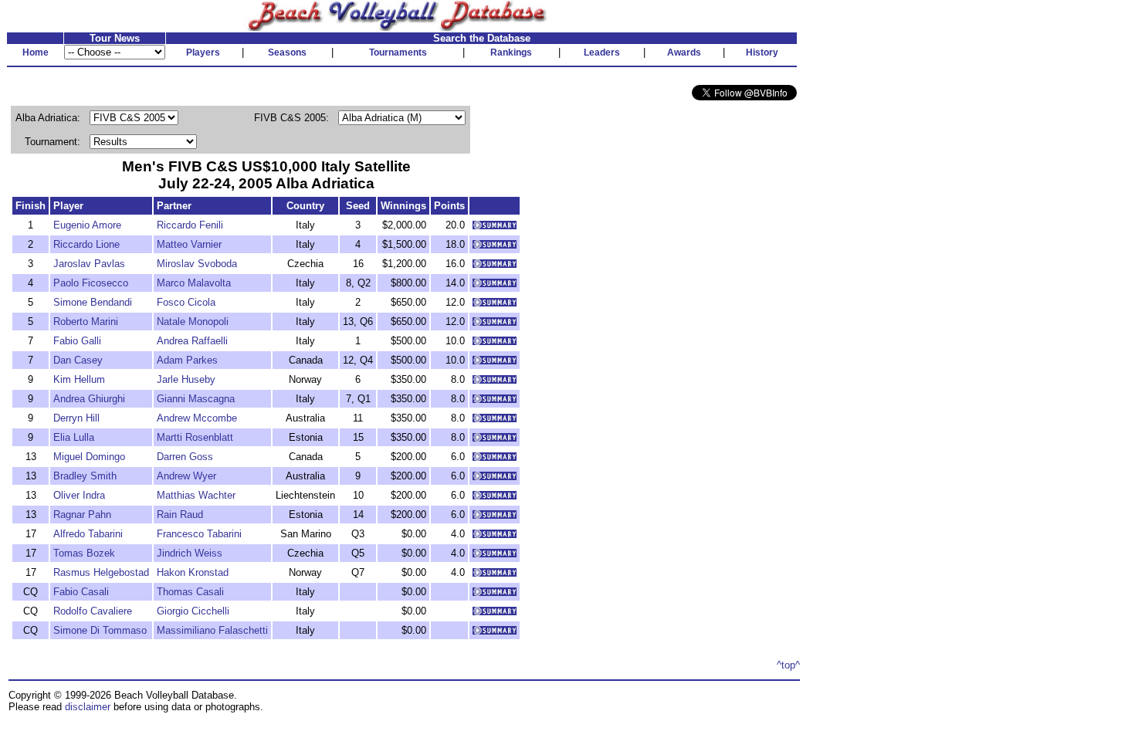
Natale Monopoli (193, 321)
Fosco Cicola (186, 302)
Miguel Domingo (89, 456)
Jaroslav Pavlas (89, 263)
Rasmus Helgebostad (101, 572)
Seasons (287, 52)
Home (35, 52)
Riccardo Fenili (190, 225)
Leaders (602, 52)
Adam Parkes (187, 360)
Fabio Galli (77, 341)
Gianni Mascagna (196, 399)
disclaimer (87, 707)
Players (203, 52)
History (762, 52)
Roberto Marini (85, 321)
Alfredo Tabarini (88, 534)
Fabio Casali (81, 592)
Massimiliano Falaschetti (212, 630)
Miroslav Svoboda (197, 263)
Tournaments (398, 52)
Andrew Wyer (186, 476)
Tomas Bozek (84, 553)
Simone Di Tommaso (100, 630)
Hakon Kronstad (193, 572)
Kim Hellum (79, 379)
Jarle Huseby (186, 379)
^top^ (788, 665)
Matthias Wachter (196, 495)
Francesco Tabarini (199, 534)
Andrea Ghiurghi (89, 399)
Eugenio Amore (87, 225)
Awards (684, 52)
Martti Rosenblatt (195, 437)
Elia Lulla (73, 437)
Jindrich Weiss (189, 553)
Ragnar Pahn (82, 514)
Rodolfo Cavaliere (92, 611)
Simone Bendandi (92, 302)
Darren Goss (185, 456)
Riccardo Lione (86, 244)
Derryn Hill (76, 418)
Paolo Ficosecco (90, 283)
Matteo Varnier (189, 244)
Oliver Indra (79, 495)
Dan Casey (78, 360)
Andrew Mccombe (197, 418)
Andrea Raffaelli (192, 341)
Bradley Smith (85, 476)
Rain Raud (180, 514)
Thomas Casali (190, 592)
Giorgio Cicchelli (193, 611)
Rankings (511, 52)
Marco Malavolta (194, 283)
